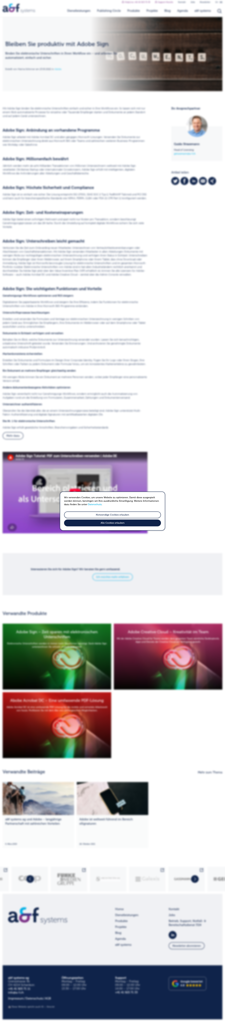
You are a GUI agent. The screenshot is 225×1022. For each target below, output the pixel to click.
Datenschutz (95, 504)
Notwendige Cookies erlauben (112, 514)
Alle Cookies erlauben (113, 522)
